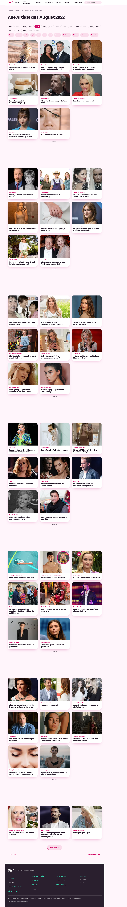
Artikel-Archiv (19, 10)
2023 (30, 26)
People (17, 2)
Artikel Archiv (15, 898)
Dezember (94, 35)
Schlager (38, 2)
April (32, 35)
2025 (17, 26)
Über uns (63, 898)
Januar (11, 35)
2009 (30, 30)
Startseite (10, 10)
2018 (64, 26)
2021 (44, 26)
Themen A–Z (83, 879)
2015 (84, 26)
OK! (10, 2)
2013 (97, 26)
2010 (24, 30)
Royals (58, 2)
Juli (50, 35)
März (26, 35)
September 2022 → (95, 855)
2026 (10, 26)
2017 (70, 26)
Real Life (11, 882)
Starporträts (49, 2)
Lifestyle (60, 881)
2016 (77, 26)
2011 (17, 30)
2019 (57, 26)
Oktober (75, 35)
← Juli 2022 (12, 855)
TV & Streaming (26, 2)
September (66, 35)
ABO (9, 898)
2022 (37, 26)
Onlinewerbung (55, 898)
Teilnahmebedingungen (74, 898)
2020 (50, 26)
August (57, 35)
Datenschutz (24, 898)
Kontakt (39, 898)
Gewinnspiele (77, 2)
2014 (91, 26)
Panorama (61, 885)
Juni (45, 35)
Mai (39, 35)
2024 (24, 26)
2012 (10, 30)
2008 (37, 30)
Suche (81, 882)
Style (66, 2)
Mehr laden (55, 847)
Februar (19, 35)
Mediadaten (46, 898)
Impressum (33, 898)
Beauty (35, 889)
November (85, 35)
